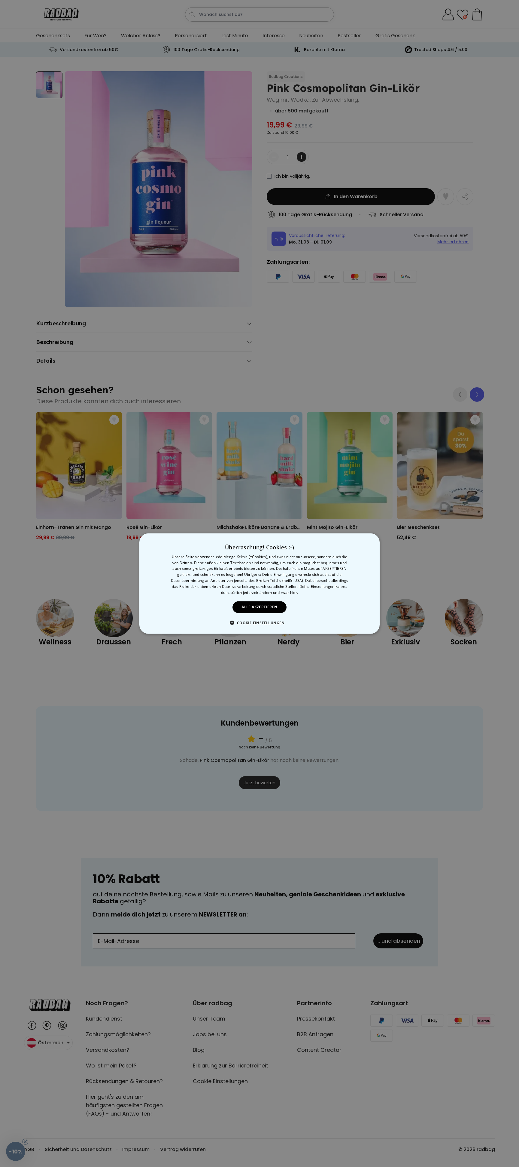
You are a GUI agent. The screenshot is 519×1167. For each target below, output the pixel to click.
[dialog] (259, 583)
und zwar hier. (285, 592)
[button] (259, 622)
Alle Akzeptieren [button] (259, 607)
